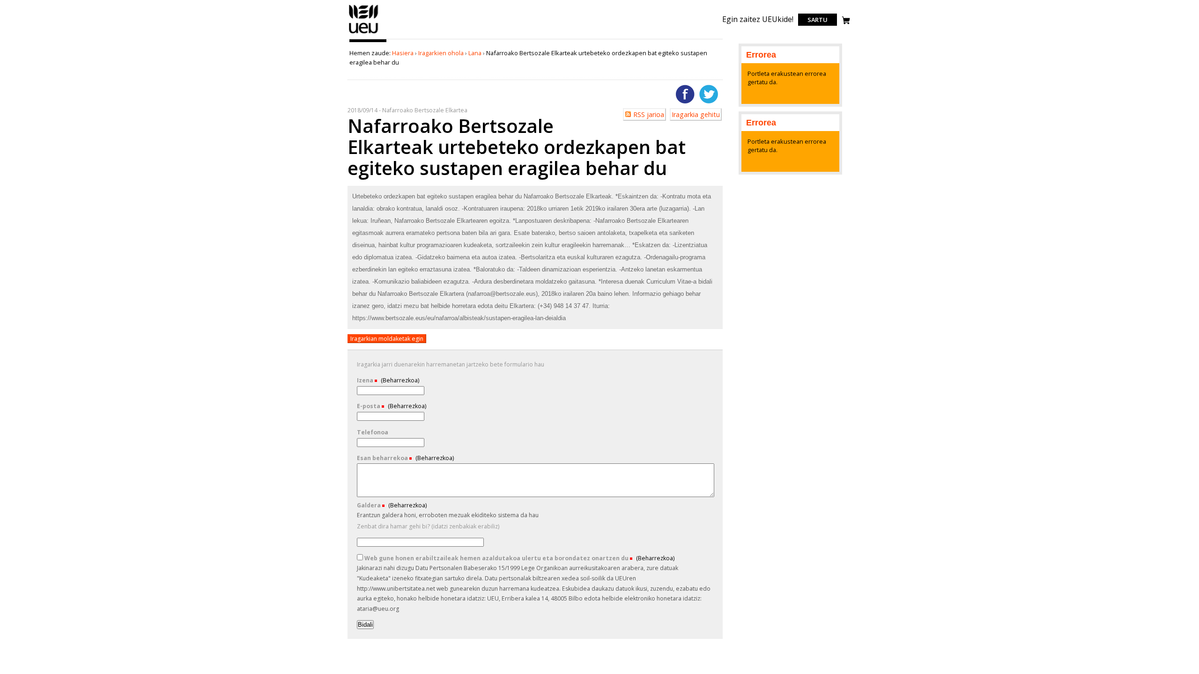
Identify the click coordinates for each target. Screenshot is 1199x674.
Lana (474, 53)
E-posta (369, 406)
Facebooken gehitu (685, 94)
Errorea (761, 54)
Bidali (365, 624)
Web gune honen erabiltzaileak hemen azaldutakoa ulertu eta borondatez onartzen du (496, 558)
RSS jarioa (648, 114)
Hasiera (403, 53)
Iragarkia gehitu (696, 114)
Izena (366, 380)
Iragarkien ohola (441, 53)
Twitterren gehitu (708, 94)
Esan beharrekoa (383, 458)
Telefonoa (372, 432)
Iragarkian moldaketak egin (386, 339)
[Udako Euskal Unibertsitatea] (363, 33)
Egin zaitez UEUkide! (757, 19)
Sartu (817, 19)
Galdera (369, 505)
